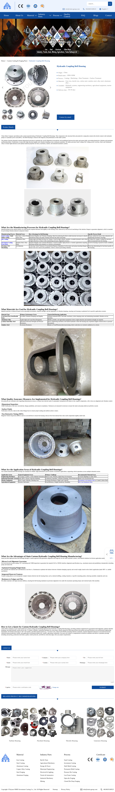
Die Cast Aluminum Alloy (85, 482)
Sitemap (55, 789)
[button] (2, 87)
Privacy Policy (65, 789)
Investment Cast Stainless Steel (86, 480)
